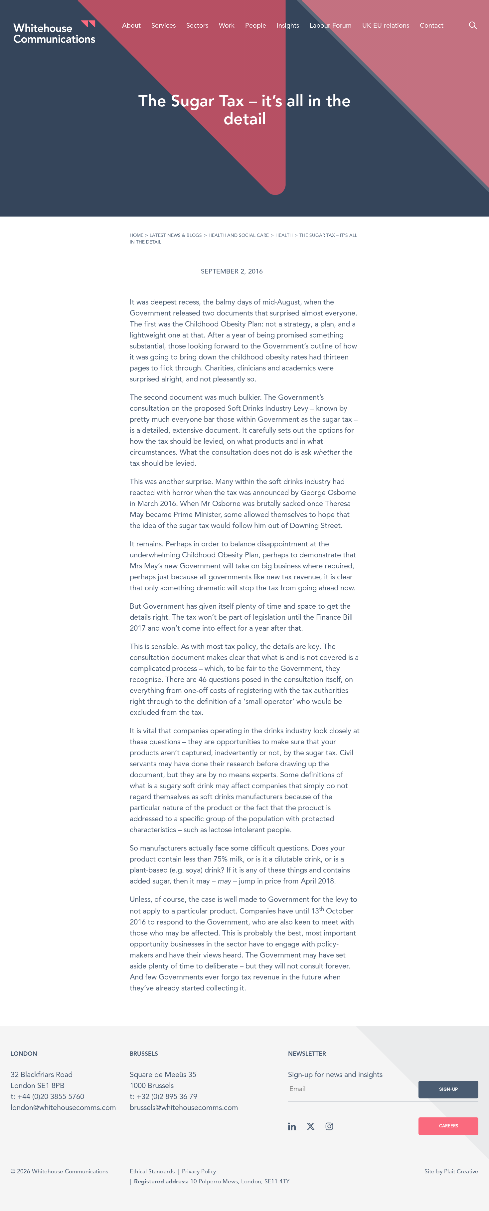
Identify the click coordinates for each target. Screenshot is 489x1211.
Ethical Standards (152, 1172)
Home (136, 236)
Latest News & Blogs (176, 236)
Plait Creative (461, 1172)
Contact (431, 26)
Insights (288, 26)
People (255, 26)
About (131, 26)
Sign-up (448, 1089)
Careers (448, 1126)
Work (227, 26)
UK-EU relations (385, 26)
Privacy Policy (199, 1172)
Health (284, 236)
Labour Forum (331, 26)
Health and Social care (239, 236)
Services (163, 26)
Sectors (197, 26)
